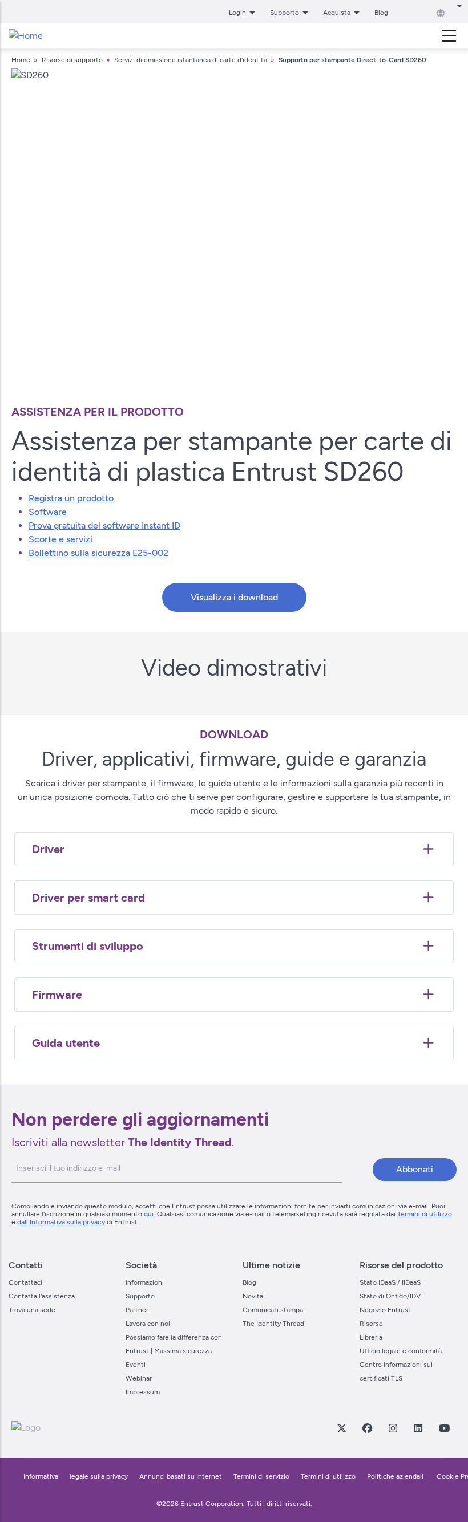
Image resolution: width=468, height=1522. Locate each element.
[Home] (26, 35)
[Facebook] (367, 1428)
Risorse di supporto (73, 60)
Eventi (136, 1365)
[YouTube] (444, 1428)
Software (48, 511)
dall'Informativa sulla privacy (61, 1222)
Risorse (371, 1324)
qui (149, 1214)
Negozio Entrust (385, 1310)
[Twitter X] (341, 1428)
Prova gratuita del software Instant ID (104, 525)
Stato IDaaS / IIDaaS (390, 1282)
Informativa (40, 1476)
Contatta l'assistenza (42, 1296)
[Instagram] (393, 1428)
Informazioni (145, 1282)
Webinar (139, 1378)
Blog (381, 13)
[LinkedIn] (418, 1428)
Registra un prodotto (71, 498)
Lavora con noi (148, 1324)
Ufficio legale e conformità (401, 1351)
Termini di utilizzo (424, 1214)
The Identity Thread (273, 1324)
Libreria (371, 1337)
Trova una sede (32, 1310)
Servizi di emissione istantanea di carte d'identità (190, 60)
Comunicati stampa (273, 1310)
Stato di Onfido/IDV (390, 1296)
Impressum (143, 1392)
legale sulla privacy (99, 1476)
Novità (253, 1296)
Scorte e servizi (60, 539)
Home (20, 60)
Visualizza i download (234, 597)
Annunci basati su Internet (180, 1476)
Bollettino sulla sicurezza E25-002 (98, 552)
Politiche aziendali (396, 1476)
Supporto (140, 1296)
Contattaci (25, 1282)
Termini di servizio (261, 1476)
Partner (137, 1310)
